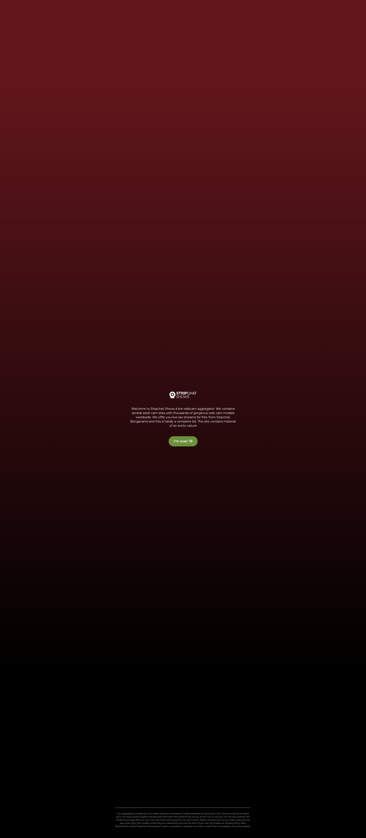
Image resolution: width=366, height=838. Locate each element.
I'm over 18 (183, 441)
